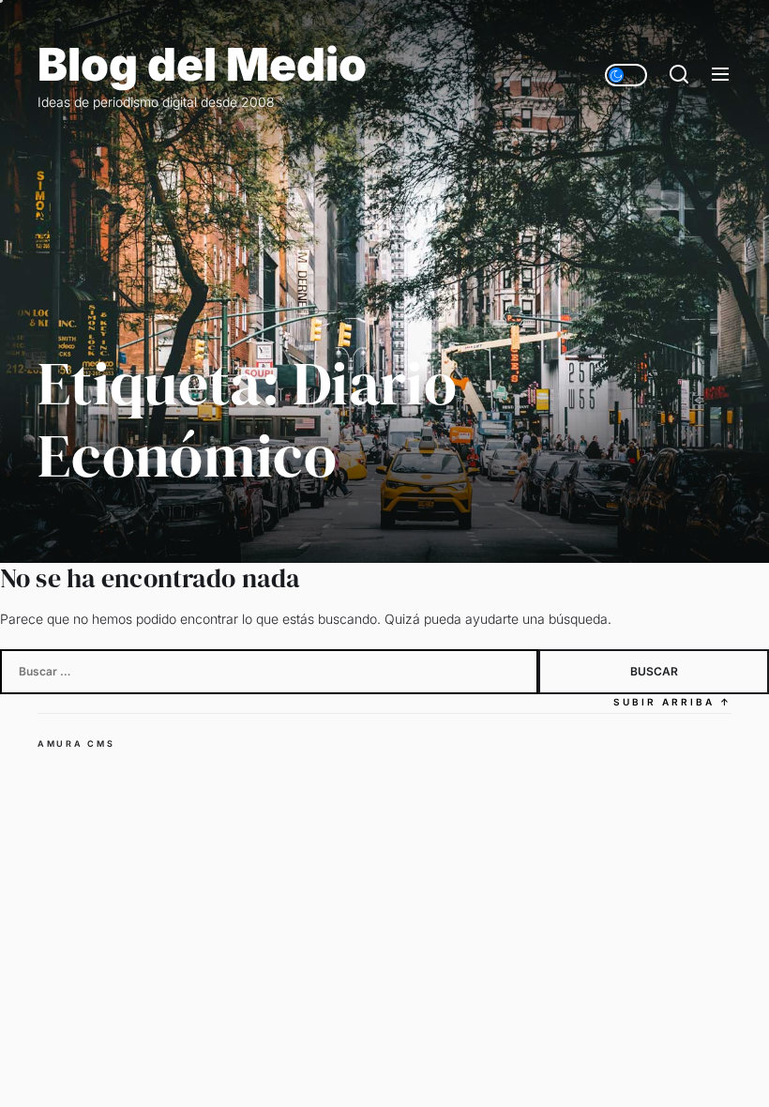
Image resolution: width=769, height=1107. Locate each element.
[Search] (679, 75)
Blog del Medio (202, 65)
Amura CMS (76, 743)
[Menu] (720, 75)
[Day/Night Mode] (626, 75)
